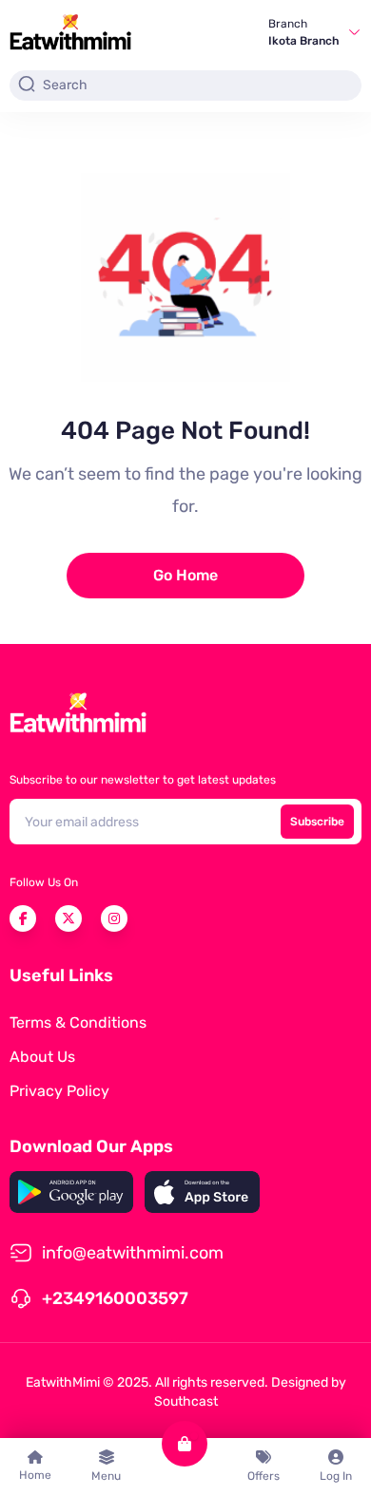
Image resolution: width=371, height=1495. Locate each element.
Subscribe (317, 821)
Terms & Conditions (78, 1022)
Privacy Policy (59, 1091)
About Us (42, 1057)
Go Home (185, 575)
